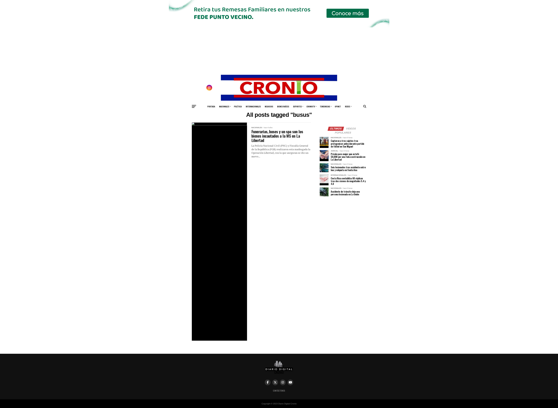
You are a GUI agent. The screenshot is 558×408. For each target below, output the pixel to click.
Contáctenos (279, 390)
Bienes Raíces (283, 106)
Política (238, 106)
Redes (347, 106)
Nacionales (224, 106)
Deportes (297, 106)
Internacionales (253, 106)
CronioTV (310, 106)
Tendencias (325, 106)
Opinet (338, 106)
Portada (211, 106)
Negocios (269, 106)
